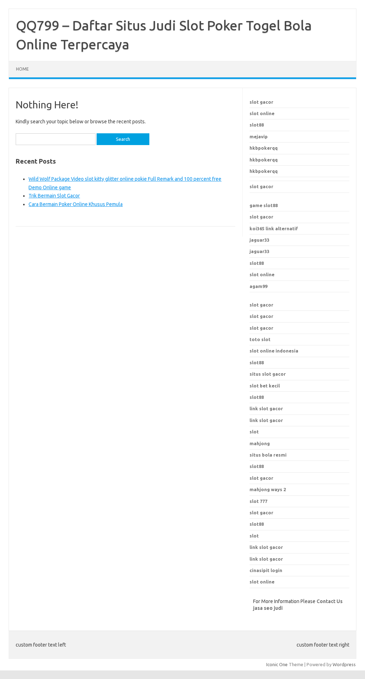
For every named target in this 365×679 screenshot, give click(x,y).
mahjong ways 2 (268, 489)
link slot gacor (266, 420)
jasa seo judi (268, 608)
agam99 (258, 286)
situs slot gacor (268, 373)
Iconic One (277, 664)
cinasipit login (266, 570)
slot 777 (258, 501)
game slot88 (264, 205)
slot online (262, 113)
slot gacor (261, 101)
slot (254, 535)
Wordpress (344, 664)
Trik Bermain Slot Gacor (54, 196)
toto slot (260, 339)
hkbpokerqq (264, 147)
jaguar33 (259, 239)
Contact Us (330, 601)
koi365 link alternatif (274, 228)
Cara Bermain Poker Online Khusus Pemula (76, 204)
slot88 (257, 124)
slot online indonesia (274, 350)
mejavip (259, 136)
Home (22, 69)
